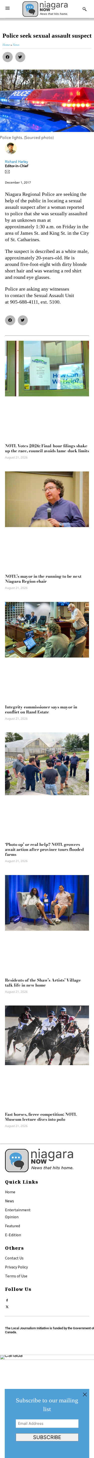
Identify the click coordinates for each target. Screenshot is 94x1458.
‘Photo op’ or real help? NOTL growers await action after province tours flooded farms (44, 849)
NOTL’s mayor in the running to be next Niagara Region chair (43, 578)
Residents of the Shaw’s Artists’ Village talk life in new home (43, 982)
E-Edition (13, 1234)
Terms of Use (16, 1275)
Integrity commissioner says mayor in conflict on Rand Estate (41, 709)
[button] (8, 57)
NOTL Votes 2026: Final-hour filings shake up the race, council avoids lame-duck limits (47, 448)
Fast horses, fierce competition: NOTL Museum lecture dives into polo (41, 1116)
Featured (12, 1225)
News (9, 1200)
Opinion (12, 1216)
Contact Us (14, 1257)
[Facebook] (7, 1299)
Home (10, 1191)
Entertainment (18, 1209)
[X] (7, 1306)
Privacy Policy (16, 1266)
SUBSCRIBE (47, 1437)
